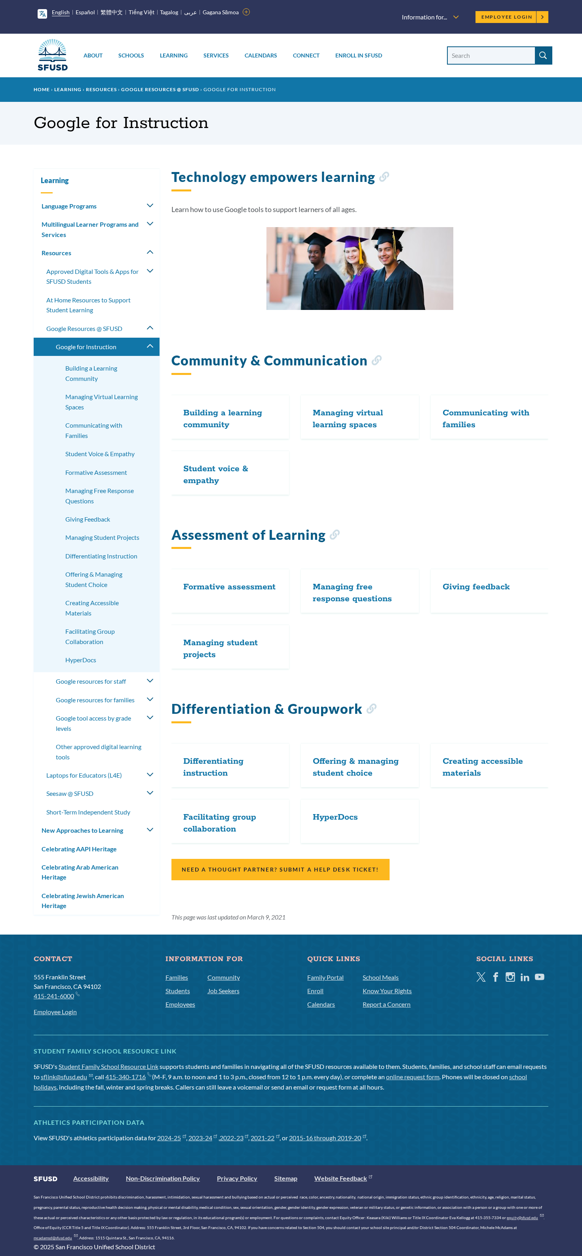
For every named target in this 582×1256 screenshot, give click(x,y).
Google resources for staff (91, 681)
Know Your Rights (387, 990)
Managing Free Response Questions (99, 496)
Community (223, 977)
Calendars (261, 55)
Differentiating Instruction (101, 556)
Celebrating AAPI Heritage (79, 849)
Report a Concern (387, 1004)
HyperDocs (80, 659)
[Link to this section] (383, 178)
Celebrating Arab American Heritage (80, 872)
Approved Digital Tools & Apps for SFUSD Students (92, 276)
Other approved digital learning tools (98, 752)
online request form (412, 1076)
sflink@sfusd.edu (64, 1076)
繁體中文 (112, 12)
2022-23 (231, 1137)
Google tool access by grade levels (93, 723)
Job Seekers (223, 990)
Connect (306, 55)
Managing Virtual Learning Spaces (101, 402)
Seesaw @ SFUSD (69, 793)
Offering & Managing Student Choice (93, 579)
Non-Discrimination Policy (163, 1178)
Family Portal (325, 977)
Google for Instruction (86, 346)
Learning (174, 55)
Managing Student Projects (102, 537)
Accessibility (91, 1178)
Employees (180, 1004)
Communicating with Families (93, 430)
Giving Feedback (87, 519)
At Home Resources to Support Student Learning (88, 305)
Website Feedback (340, 1178)
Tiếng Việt (141, 12)
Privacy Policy (237, 1178)
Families (176, 977)
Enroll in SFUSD (358, 55)
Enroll (315, 990)
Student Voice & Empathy (100, 453)
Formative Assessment (96, 472)
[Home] (53, 56)
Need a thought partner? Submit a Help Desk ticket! (280, 869)
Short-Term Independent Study (88, 812)
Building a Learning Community (91, 373)
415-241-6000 (54, 996)
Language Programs (69, 206)
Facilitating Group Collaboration (90, 636)
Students (177, 990)
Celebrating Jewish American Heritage (83, 901)
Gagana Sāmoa (221, 12)
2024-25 (169, 1137)
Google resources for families (95, 700)
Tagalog (169, 12)
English (61, 12)
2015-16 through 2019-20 (325, 1137)
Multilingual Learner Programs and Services (90, 229)
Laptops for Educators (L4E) (84, 775)
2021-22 (262, 1137)
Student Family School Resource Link (108, 1066)
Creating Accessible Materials (92, 608)
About (93, 55)
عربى (190, 12)
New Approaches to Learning (82, 830)
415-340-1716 (125, 1076)
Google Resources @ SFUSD (160, 89)
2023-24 (200, 1137)
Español (85, 12)
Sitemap (285, 1178)
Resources (101, 89)
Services (216, 55)
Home (42, 89)
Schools (131, 55)
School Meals (381, 977)
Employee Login (507, 17)
